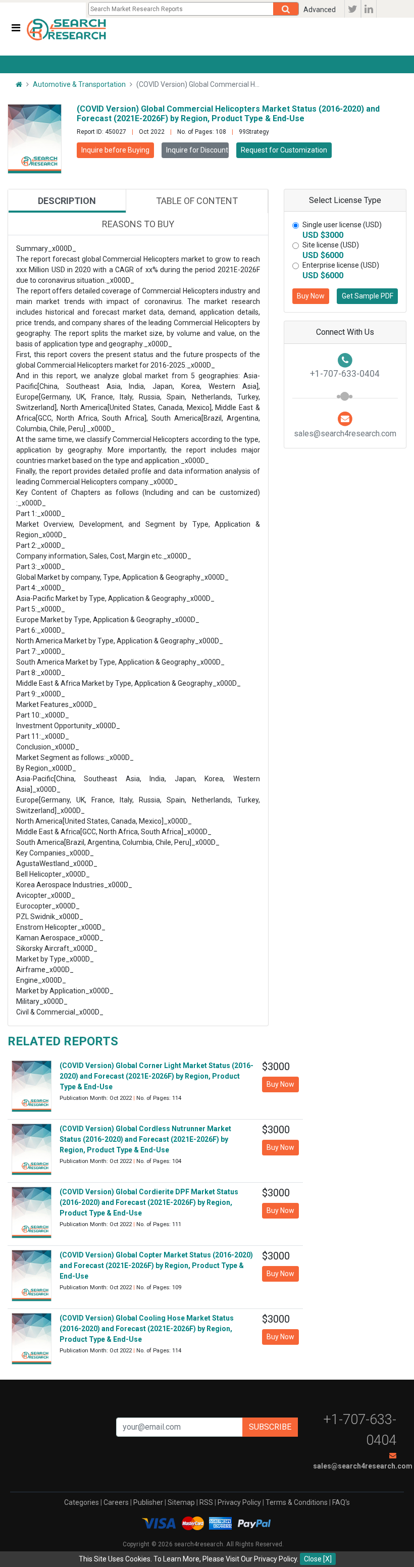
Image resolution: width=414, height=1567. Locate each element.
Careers (116, 1502)
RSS (206, 1502)
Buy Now (311, 296)
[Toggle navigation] (16, 28)
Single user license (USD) (342, 225)
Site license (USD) (330, 245)
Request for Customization (284, 150)
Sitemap (181, 1502)
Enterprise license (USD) (340, 265)
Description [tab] (67, 200)
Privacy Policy (239, 1502)
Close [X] (318, 1559)
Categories (81, 1502)
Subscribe (270, 1427)
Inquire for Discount (197, 150)
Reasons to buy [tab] (138, 224)
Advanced (319, 10)
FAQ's (341, 1502)
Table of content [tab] (197, 200)
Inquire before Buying (115, 150)
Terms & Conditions (297, 1502)
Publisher (148, 1502)
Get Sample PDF (367, 296)
